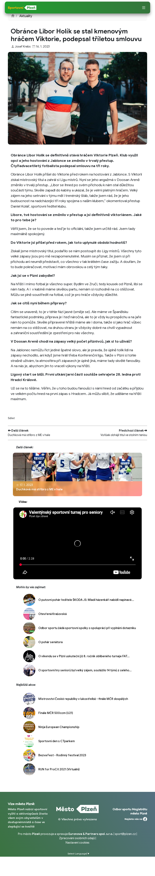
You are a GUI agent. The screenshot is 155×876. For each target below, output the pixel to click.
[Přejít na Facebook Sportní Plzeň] (136, 818)
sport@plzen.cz (125, 834)
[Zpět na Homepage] (12, 16)
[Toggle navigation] (143, 8)
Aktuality (25, 16)
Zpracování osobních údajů (77, 838)
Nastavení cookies (77, 842)
